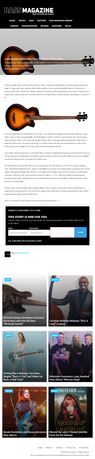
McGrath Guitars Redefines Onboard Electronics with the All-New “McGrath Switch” (23, 321)
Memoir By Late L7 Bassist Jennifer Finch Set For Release (68, 433)
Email (10, 228)
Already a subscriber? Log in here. (24, 210)
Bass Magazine (12, 69)
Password (33, 228)
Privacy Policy (68, 455)
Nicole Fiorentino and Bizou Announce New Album (24, 433)
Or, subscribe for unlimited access (25, 241)
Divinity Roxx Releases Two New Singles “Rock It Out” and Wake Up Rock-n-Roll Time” (23, 376)
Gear (8, 280)
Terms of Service (80, 455)
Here (58, 200)
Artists (55, 280)
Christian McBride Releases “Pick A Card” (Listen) (68, 322)
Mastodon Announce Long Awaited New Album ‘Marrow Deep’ (69, 378)
